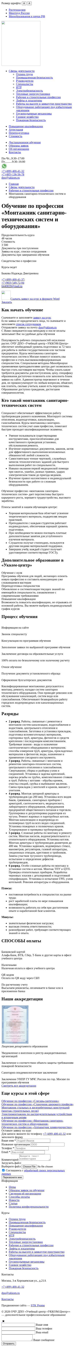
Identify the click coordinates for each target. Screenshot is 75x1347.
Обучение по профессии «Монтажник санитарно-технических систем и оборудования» (32, 1122)
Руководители (24, 80)
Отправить (9, 1343)
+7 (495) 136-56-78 (12, 174)
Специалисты (24, 84)
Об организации (19, 148)
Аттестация (16, 129)
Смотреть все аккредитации (18, 1085)
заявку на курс (42, 317)
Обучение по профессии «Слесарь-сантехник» (30, 1101)
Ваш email (42, 1332)
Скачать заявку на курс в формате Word (35, 298)
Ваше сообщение (43, 1340)
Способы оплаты (19, 1196)
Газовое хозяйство (27, 116)
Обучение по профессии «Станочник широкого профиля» (37, 1104)
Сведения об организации (25, 1193)
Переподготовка (19, 132)
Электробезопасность (29, 90)
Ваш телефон (44, 1328)
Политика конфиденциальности (29, 1206)
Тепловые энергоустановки (33, 93)
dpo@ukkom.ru (10, 177)
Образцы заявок (19, 145)
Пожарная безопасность (31, 120)
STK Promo (38, 1305)
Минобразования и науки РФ (27, 16)
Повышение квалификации (26, 126)
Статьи (13, 1203)
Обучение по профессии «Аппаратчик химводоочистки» (36, 1127)
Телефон (7, 1148)
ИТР (19, 87)
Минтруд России (19, 13)
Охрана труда (24, 74)
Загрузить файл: (11, 1162)
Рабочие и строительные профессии (38, 97)
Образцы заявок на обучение (26, 1190)
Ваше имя (8, 1140)
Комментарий (10, 1159)
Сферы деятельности (22, 70)
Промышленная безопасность (34, 77)
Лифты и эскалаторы (29, 100)
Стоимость (15, 136)
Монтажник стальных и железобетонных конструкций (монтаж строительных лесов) (35, 1109)
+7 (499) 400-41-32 (12, 171)
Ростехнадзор (17, 9)
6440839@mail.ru (11, 286)
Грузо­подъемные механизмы (34, 113)
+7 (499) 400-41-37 (12, 279)
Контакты (15, 152)
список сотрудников (28, 324)
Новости (14, 1200)
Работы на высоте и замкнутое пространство (44, 103)
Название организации (15, 1144)
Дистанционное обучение (25, 142)
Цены (12, 1187)
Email (5, 1152)
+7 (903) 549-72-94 (12, 282)
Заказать (6, 302)
